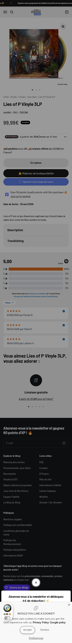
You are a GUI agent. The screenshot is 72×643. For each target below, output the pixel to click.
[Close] (69, 604)
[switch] (7, 618)
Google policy (58, 622)
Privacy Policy (41, 622)
